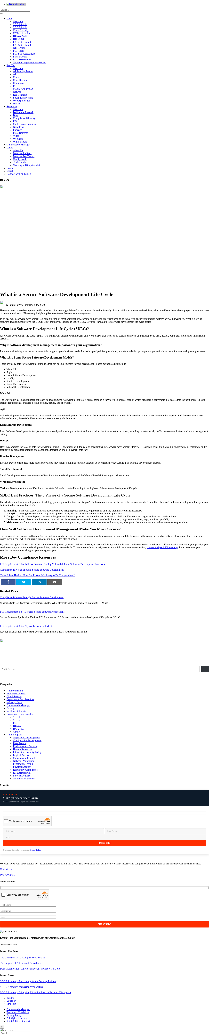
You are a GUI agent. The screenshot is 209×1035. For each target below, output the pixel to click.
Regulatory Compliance (25, 769)
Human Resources (22, 749)
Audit (9, 18)
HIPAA (17, 725)
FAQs (16, 121)
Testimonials (19, 162)
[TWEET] (23, 582)
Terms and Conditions (18, 1012)
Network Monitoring (23, 761)
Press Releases (20, 132)
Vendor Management (24, 778)
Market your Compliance (26, 124)
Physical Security (22, 766)
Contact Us (6, 869)
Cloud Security (21, 30)
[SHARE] (8, 582)
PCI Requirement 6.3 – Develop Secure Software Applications (32, 611)
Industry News (14, 702)
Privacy (10, 708)
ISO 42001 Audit (22, 44)
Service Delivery (21, 775)
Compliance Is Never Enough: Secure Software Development (32, 569)
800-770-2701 (7, 874)
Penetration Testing (23, 763)
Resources (12, 106)
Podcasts (17, 130)
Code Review (20, 80)
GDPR (16, 731)
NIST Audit (19, 47)
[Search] (1, 13)
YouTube (11, 1000)
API (15, 74)
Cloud (16, 77)
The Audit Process (16, 693)
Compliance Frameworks (19, 714)
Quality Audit (20, 159)
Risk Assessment (21, 772)
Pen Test (11, 65)
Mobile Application (23, 88)
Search (10, 171)
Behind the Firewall (23, 112)
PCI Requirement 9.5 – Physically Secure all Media (26, 626)
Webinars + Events (16, 711)
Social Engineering (23, 97)
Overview (18, 21)
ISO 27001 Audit (22, 42)
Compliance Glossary (24, 118)
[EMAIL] (54, 582)
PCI (15, 722)
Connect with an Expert (19, 173)
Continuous (19, 83)
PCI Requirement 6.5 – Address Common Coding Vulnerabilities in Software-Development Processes (52, 564)
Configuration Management (27, 740)
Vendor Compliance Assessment (29, 62)
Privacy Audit (20, 56)
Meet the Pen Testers (23, 156)
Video (16, 135)
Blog (15, 115)
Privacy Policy (35, 850)
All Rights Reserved (17, 1018)
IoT (15, 86)
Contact (11, 168)
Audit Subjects (14, 734)
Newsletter (18, 127)
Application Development (26, 737)
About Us (18, 150)
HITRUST (18, 39)
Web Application (21, 100)
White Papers (20, 141)
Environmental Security (25, 746)
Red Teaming (20, 94)
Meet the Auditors (22, 153)
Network (17, 91)
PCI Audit (18, 50)
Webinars (18, 138)
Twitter (10, 998)
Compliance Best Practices (20, 699)
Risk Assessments (22, 59)
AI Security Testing (23, 71)
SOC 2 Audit (20, 27)
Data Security (20, 743)
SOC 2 (16, 720)
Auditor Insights (15, 690)
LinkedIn (11, 1003)
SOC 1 (16, 717)
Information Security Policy (27, 752)
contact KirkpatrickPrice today (162, 547)
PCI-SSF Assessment (24, 53)
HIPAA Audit (20, 36)
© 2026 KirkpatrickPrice (19, 1021)
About (10, 147)
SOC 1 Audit (20, 24)
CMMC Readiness (22, 33)
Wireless (17, 103)
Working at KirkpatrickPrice (27, 165)
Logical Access (21, 755)
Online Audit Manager (18, 144)
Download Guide (9, 944)
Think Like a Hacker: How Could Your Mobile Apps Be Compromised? (37, 575)
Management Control (24, 758)
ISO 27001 (18, 728)
